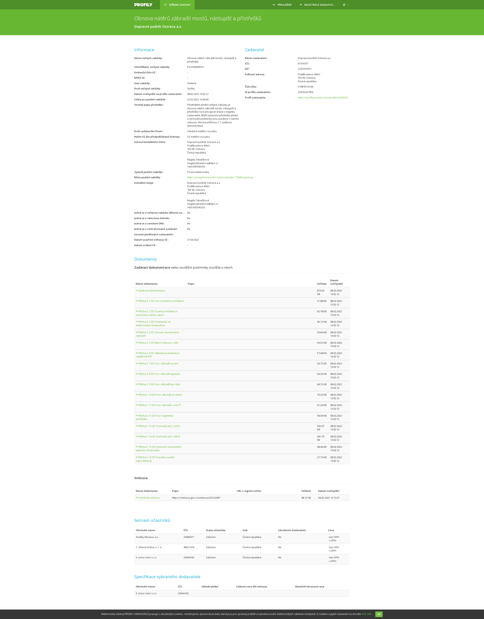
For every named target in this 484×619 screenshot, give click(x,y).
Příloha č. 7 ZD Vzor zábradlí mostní (158, 363)
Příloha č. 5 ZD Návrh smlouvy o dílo (158, 342)
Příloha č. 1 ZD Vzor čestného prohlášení (161, 301)
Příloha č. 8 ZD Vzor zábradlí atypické (159, 374)
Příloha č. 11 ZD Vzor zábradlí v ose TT (159, 405)
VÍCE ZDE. (366, 614)
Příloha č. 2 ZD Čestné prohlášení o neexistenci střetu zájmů (157, 313)
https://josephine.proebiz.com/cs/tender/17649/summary (220, 177)
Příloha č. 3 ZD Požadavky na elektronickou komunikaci (153, 323)
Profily (143, 4)
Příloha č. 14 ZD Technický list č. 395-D (159, 436)
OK (379, 614)
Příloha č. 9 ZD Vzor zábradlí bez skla (159, 384)
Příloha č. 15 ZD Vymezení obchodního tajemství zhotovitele (159, 448)
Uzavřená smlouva (149, 497)
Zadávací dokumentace (151, 290)
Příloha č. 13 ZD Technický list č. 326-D (159, 426)
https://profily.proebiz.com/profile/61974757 (323, 97)
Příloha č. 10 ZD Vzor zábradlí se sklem (160, 394)
